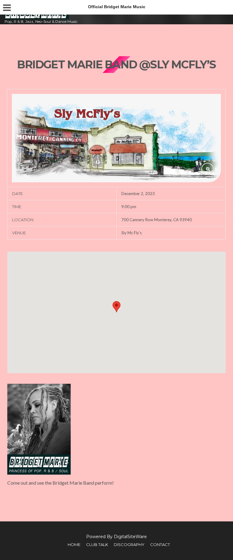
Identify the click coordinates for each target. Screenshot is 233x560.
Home (74, 544)
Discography (129, 544)
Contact (160, 544)
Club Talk (97, 544)
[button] (116, 307)
